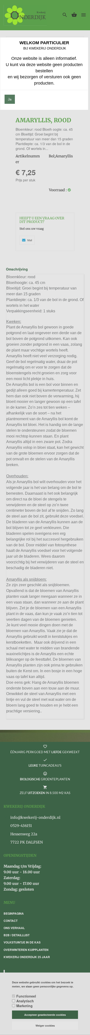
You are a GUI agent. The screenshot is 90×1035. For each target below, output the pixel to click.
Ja (10, 99)
